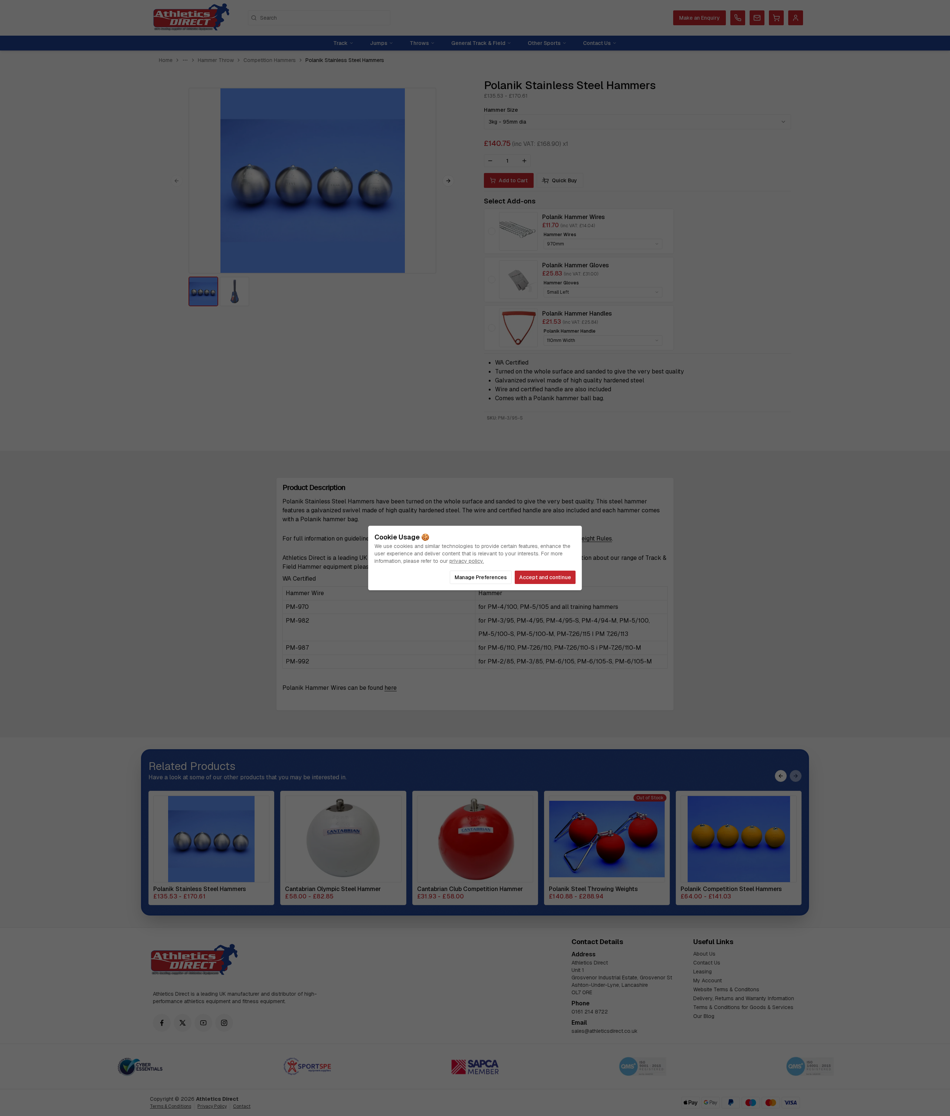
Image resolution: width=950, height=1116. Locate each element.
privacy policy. (466, 561)
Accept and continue (545, 577)
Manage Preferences (481, 577)
